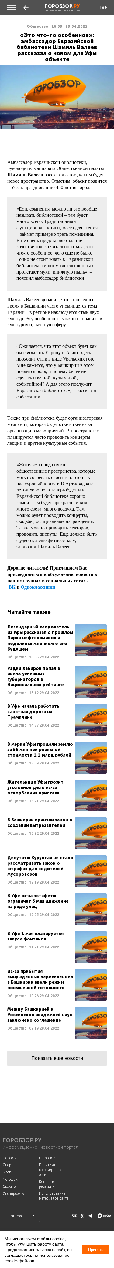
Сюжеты (9, 1186)
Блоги (8, 1172)
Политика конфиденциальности (53, 1169)
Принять (95, 1249)
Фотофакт (11, 1179)
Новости (10, 1158)
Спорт (8, 1165)
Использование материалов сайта (54, 1195)
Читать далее (57, 642)
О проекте (47, 1158)
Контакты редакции (47, 1184)
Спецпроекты (14, 1194)
